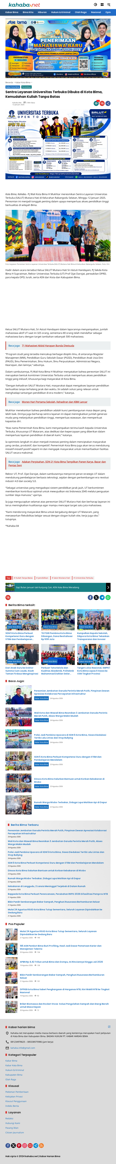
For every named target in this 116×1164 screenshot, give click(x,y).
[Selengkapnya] (109, 1026)
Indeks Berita (12, 1105)
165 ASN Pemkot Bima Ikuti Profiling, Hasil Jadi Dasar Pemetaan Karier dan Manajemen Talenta (61, 947)
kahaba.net (16, 102)
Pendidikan (26, 87)
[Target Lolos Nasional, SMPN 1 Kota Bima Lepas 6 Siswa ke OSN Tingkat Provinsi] (94, 654)
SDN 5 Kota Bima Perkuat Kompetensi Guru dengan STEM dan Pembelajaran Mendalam (19, 636)
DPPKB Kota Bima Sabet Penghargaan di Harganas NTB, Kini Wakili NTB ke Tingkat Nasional (65, 991)
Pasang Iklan (11, 1127)
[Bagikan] (108, 103)
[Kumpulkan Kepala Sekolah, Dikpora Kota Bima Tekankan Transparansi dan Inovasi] (94, 619)
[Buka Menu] (102, 4)
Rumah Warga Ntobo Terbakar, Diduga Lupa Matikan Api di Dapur (70, 802)
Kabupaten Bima (13, 1074)
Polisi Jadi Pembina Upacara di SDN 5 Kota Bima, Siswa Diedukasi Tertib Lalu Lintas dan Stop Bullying (70, 736)
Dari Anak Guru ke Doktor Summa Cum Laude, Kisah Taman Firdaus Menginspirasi (21, 670)
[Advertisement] (40, 183)
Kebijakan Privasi (14, 1096)
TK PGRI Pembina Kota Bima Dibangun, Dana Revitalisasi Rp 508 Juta (56, 636)
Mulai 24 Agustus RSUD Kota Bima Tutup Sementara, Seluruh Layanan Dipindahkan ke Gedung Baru (55, 911)
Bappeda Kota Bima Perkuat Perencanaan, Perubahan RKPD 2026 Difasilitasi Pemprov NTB (58, 894)
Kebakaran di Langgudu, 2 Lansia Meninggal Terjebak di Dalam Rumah (46, 886)
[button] (95, 4)
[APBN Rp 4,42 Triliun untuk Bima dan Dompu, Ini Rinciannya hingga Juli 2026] (11, 963)
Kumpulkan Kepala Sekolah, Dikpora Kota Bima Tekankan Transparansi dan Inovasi (93, 636)
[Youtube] (30, 1145)
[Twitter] (96, 597)
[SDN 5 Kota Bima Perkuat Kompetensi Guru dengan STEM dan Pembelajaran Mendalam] (22, 619)
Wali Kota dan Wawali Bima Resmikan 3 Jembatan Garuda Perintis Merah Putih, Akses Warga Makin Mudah (70, 714)
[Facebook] (90, 597)
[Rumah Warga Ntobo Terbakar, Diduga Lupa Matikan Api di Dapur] (18, 804)
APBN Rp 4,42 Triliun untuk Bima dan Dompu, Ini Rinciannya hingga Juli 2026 (61, 962)
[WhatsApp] (108, 597)
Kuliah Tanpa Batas (24, 577)
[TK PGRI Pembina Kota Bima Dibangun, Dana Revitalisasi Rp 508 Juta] (58, 619)
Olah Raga (10, 1079)
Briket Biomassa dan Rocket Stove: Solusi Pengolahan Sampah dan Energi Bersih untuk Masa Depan (64, 1005)
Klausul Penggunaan (16, 1101)
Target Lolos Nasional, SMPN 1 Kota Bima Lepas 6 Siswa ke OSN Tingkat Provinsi (93, 670)
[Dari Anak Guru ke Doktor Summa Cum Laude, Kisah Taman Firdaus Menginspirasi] (22, 654)
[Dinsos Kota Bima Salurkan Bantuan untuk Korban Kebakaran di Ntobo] (18, 783)
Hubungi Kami (12, 1123)
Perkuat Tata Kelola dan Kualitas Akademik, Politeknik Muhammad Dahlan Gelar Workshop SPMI (57, 670)
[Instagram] (24, 1145)
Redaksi (9, 1118)
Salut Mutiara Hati (62, 577)
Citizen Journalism (14, 1132)
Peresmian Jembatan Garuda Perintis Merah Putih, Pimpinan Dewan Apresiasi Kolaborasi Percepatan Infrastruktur (71, 692)
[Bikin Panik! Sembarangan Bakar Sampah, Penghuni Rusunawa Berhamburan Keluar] (11, 978)
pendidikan (43, 577)
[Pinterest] (19, 1145)
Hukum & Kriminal (14, 1070)
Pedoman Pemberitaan (17, 1091)
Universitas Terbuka (84, 577)
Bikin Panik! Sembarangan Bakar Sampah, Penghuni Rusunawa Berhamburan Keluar (54, 901)
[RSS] (41, 1145)
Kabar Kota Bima (12, 87)
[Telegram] (102, 597)
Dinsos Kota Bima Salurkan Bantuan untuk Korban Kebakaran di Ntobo (69, 780)
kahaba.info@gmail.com (23, 1047)
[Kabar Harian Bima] (24, 4)
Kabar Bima (11, 1060)
